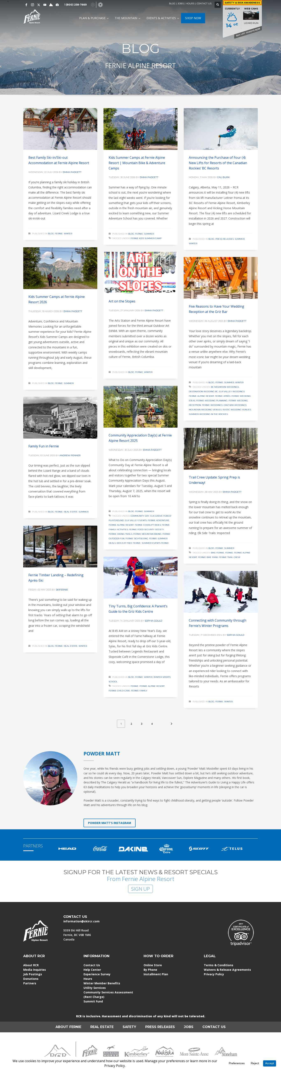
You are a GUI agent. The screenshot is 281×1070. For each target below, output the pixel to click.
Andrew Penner (70, 455)
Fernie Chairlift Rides (148, 525)
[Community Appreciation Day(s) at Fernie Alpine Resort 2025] (140, 407)
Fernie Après (222, 396)
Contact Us (92, 965)
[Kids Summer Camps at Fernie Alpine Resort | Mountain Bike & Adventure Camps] (140, 129)
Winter (68, 233)
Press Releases (224, 239)
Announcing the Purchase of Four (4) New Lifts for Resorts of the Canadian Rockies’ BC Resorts (218, 162)
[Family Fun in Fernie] (60, 418)
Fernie (59, 233)
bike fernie (217, 552)
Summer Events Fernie (155, 543)
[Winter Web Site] (92, 4)
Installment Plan (156, 974)
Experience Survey (97, 974)
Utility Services (95, 988)
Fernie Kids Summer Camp (146, 238)
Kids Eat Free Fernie (129, 543)
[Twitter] (39, 5)
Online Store (153, 965)
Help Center (92, 970)
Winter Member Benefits (102, 983)
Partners (29, 983)
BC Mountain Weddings (225, 387)
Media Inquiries (34, 970)
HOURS (190, 3)
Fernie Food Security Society (146, 529)
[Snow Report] (51, 5)
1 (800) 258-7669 (75, 4)
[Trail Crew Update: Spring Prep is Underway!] (221, 449)
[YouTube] (45, 5)
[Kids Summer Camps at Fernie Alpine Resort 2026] (60, 268)
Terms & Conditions (218, 965)
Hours (88, 979)
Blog (51, 233)
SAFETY (129, 1027)
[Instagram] (32, 5)
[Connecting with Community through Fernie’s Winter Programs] (221, 592)
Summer (149, 233)
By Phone (150, 970)
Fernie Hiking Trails (120, 534)
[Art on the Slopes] (140, 273)
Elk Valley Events (136, 520)
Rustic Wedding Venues (237, 409)
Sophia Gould (153, 620)
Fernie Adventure (158, 520)
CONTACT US (204, 3)
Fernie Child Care (119, 690)
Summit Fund (93, 1001)
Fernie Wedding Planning (212, 400)
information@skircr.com (81, 921)
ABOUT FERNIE (68, 1027)
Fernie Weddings (212, 405)
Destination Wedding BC (203, 391)
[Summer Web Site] (100, 4)
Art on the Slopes (122, 301)
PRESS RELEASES (160, 1027)
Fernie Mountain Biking (147, 534)
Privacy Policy (214, 974)
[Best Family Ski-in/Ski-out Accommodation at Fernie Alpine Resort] (60, 129)
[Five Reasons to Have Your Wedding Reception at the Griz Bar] (221, 278)
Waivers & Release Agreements (227, 970)
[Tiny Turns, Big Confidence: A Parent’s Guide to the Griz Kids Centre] (140, 578)
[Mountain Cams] (57, 5)
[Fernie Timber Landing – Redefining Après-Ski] (60, 547)
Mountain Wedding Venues (205, 409)
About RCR (31, 965)
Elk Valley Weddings (232, 391)
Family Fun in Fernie (43, 446)
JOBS (181, 3)
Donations (30, 979)
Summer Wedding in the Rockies (208, 414)
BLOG (172, 3)
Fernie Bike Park (208, 557)
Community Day (140, 516)
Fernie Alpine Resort (201, 396)
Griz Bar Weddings (235, 405)
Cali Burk (223, 177)
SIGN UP (140, 888)
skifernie (62, 589)
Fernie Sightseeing (136, 538)
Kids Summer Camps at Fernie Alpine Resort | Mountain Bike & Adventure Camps (137, 162)
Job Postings (32, 974)
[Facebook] (26, 5)
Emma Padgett (72, 172)
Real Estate (71, 511)
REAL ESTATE (102, 1027)
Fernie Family (139, 690)
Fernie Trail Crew (229, 557)
